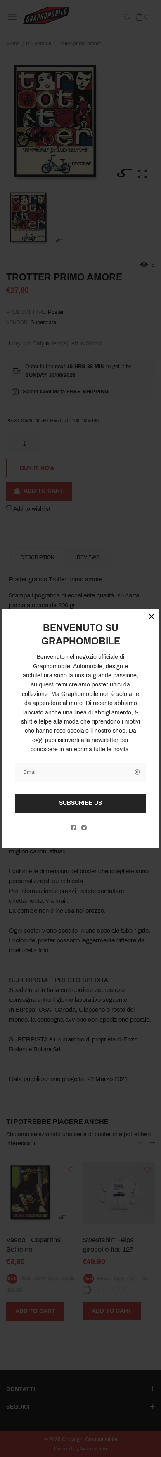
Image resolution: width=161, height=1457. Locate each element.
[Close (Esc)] (151, 616)
